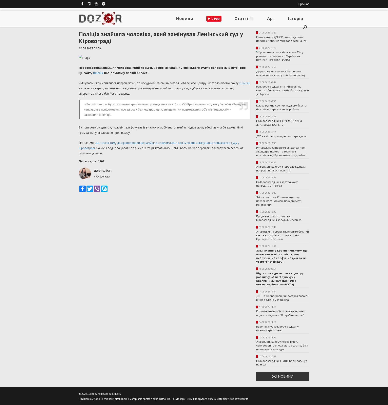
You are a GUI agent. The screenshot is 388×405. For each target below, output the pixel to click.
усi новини (282, 376)
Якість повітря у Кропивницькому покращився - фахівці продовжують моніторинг (279, 201)
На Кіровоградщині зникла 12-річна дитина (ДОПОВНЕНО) (279, 122)
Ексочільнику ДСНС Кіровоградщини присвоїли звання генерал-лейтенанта (281, 39)
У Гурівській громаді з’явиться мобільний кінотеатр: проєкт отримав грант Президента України (282, 235)
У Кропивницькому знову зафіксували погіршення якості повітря (281, 168)
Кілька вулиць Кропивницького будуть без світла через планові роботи (281, 107)
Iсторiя (295, 18)
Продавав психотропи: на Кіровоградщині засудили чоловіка (279, 218)
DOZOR (98, 73)
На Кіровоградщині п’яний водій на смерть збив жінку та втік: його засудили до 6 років (282, 90)
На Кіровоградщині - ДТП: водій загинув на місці (281, 362)
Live (215, 18)
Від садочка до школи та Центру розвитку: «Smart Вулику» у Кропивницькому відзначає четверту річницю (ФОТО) (279, 278)
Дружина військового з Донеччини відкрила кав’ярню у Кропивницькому (280, 73)
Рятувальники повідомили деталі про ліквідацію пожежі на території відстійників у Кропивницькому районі (281, 151)
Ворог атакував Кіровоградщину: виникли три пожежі (277, 328)
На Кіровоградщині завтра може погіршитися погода (277, 184)
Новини (184, 18)
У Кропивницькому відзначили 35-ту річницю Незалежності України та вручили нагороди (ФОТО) (279, 56)
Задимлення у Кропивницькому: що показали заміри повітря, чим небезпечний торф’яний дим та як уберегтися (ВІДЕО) (282, 256)
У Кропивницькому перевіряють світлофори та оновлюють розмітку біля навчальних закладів (282, 345)
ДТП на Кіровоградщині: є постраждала (281, 136)
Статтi (241, 18)
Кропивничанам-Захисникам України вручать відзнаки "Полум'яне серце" (280, 313)
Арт (271, 18)
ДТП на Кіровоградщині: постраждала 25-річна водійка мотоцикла (282, 298)
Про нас (303, 4)
